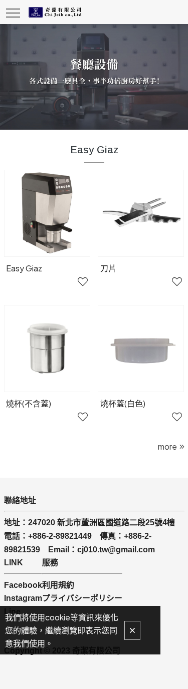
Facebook (23, 585)
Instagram (23, 598)
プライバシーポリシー (82, 598)
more (167, 446)
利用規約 (58, 585)
